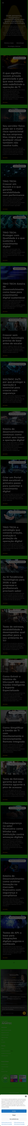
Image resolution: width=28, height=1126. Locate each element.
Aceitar (14, 1111)
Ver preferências (14, 1119)
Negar (14, 1115)
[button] (26, 1096)
